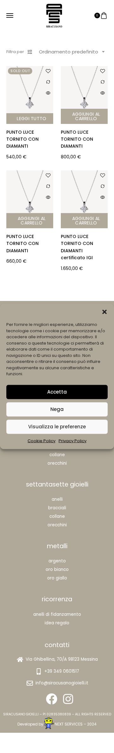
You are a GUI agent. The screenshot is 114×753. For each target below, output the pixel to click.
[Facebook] (51, 699)
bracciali (57, 508)
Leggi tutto (31, 118)
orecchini (57, 525)
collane (57, 516)
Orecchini (57, 463)
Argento (57, 561)
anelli (57, 499)
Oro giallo (57, 578)
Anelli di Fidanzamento (57, 614)
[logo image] (54, 15)
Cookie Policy (41, 441)
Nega (57, 409)
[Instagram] (68, 699)
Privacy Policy (72, 441)
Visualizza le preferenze (57, 426)
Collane (57, 455)
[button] (104, 312)
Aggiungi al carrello (86, 116)
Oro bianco (57, 569)
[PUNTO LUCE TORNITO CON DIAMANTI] (84, 89)
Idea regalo (57, 623)
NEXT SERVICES (69, 724)
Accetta (57, 392)
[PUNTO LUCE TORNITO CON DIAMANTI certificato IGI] (84, 193)
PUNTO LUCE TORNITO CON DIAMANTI (22, 139)
